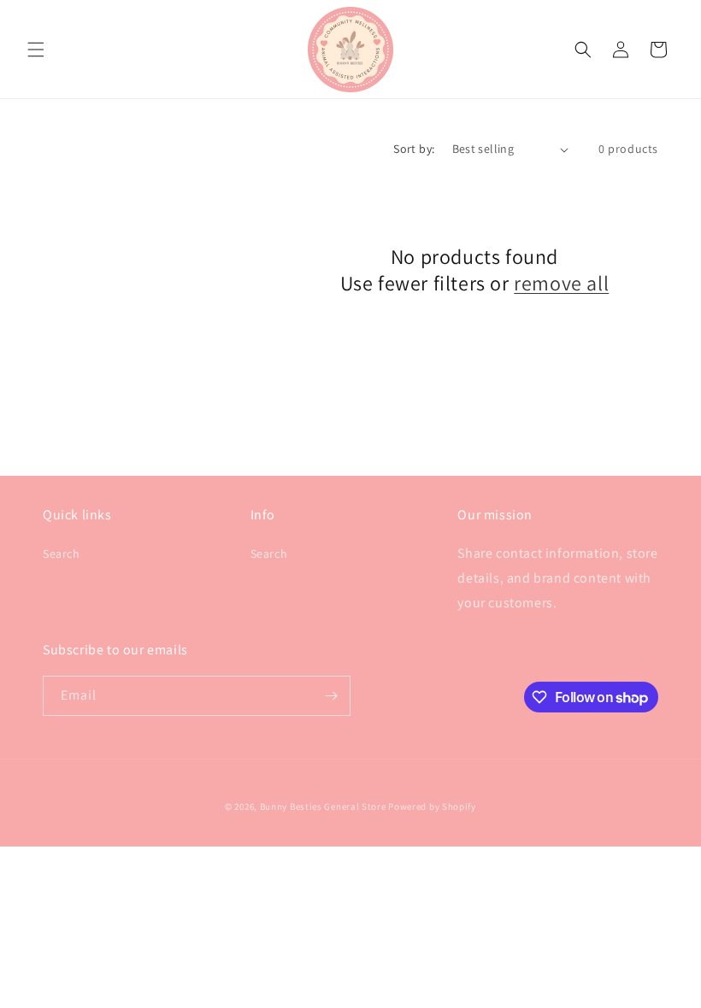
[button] (36, 49)
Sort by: (413, 148)
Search (61, 553)
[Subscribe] (331, 696)
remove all (561, 283)
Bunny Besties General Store (323, 806)
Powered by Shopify (432, 806)
